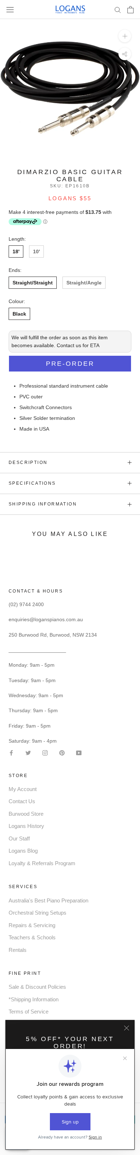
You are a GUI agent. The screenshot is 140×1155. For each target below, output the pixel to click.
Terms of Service (28, 1011)
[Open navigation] (10, 9)
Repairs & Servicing (32, 925)
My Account (23, 789)
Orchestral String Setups (37, 913)
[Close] (126, 1028)
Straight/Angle (84, 283)
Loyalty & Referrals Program (42, 863)
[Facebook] (11, 752)
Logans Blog (23, 851)
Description (28, 462)
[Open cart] (130, 9)
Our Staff (19, 838)
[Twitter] (28, 752)
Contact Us (22, 801)
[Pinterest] (62, 752)
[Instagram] (45, 752)
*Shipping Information (34, 999)
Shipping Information (43, 504)
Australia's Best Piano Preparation (48, 900)
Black (19, 314)
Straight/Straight (33, 283)
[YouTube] (78, 752)
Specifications (32, 483)
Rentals (18, 950)
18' (16, 251)
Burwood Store (26, 814)
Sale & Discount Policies (37, 987)
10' (36, 251)
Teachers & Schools (32, 937)
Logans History (26, 826)
